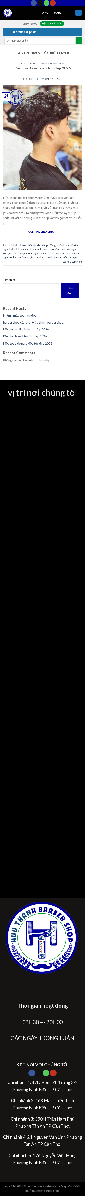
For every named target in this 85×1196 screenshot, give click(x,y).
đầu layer (64, 245)
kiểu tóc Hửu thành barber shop (42, 63)
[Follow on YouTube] (53, 3)
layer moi (35, 249)
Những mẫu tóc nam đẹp (20, 315)
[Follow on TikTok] (40, 3)
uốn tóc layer (70, 257)
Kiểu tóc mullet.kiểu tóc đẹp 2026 (26, 329)
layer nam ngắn (50, 249)
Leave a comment (72, 261)
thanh (57, 79)
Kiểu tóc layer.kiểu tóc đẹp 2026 (43, 68)
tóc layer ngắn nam (19, 257)
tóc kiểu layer (31, 253)
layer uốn (65, 249)
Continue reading (42, 231)
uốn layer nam (54, 257)
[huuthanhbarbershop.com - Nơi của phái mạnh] (18, 13)
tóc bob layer (16, 253)
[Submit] (79, 40)
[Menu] (78, 13)
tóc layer (44, 253)
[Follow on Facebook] (34, 3)
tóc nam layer (38, 257)
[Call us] (46, 3)
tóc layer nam (57, 253)
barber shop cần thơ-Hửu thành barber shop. (33, 322)
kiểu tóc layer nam (19, 249)
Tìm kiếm (9, 279)
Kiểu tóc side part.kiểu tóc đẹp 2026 (27, 343)
